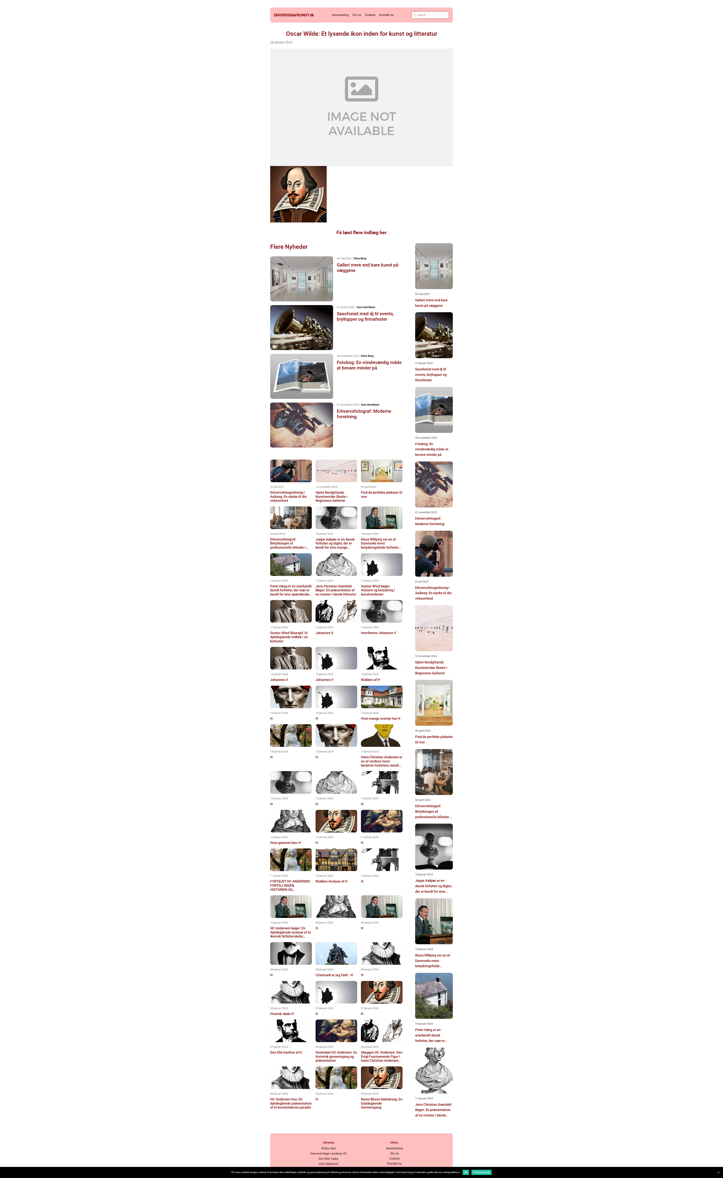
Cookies (370, 15)
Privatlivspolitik (481, 1172)
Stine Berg (360, 258)
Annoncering (340, 15)
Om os (356, 15)
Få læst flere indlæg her (361, 232)
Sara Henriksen (366, 307)
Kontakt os (386, 15)
